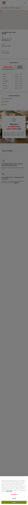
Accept (14, 502)
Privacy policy (9, 491)
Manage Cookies (14, 494)
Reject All (14, 498)
